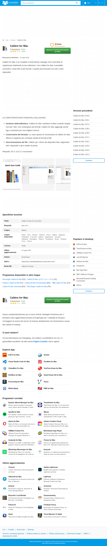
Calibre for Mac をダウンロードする (40, 279)
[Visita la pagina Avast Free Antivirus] (58, 45)
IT (99, 3)
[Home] (3, 40)
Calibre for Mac (19, 45)
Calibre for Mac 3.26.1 (81, 141)
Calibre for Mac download (12, 286)
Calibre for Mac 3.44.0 (81, 116)
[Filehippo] (10, 3)
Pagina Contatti (40, 341)
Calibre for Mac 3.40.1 (81, 120)
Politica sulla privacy (56, 534)
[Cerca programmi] (77, 3)
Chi (4, 529)
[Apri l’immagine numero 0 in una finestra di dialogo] (12, 174)
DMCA (86, 534)
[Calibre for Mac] (5, 48)
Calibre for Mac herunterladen (36, 283)
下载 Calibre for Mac (59, 283)
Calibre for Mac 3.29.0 (81, 129)
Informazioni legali (74, 534)
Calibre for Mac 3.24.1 (81, 154)
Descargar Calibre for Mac (12, 279)
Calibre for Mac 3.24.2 (81, 150)
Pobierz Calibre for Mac (11, 283)
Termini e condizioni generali (13, 534)
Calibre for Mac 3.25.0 (81, 146)
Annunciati (21, 529)
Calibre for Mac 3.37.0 (81, 124)
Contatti (11, 529)
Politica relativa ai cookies (36, 534)
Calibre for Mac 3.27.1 (81, 137)
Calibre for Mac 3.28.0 (81, 133)
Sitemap (31, 529)
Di (15, 49)
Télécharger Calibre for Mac (36, 286)
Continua (89, 160)
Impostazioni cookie (10, 536)
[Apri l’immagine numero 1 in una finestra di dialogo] (38, 174)
